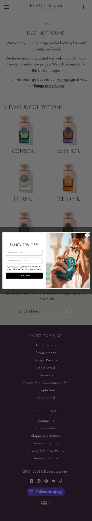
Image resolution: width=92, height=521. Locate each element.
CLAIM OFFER (24, 275)
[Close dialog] (87, 235)
